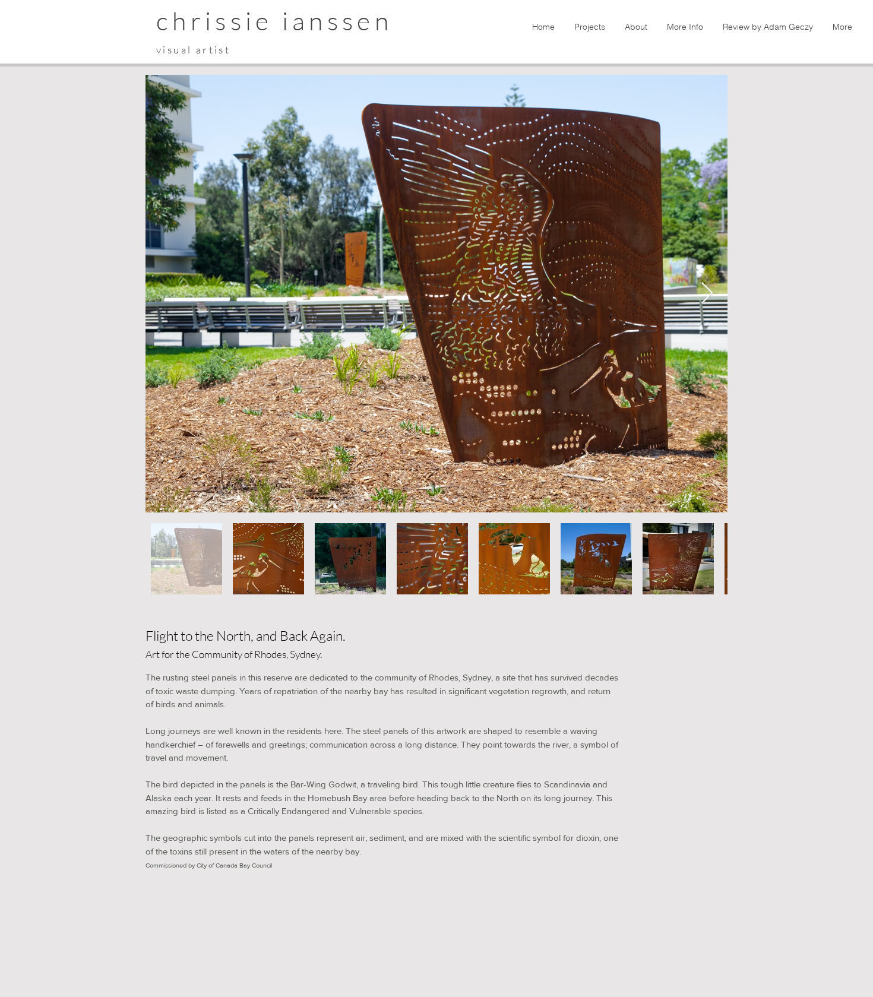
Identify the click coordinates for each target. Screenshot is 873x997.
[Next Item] (707, 293)
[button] (589, 27)
